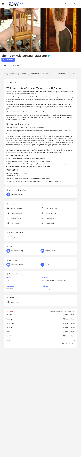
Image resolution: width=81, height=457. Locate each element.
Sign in (69, 4)
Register (76, 4)
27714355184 (10, 289)
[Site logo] (17, 3)
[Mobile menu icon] (3, 4)
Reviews (16, 65)
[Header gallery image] (20, 30)
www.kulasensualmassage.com (42, 178)
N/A (7, 280)
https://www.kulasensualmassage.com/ (54, 280)
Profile (5, 65)
